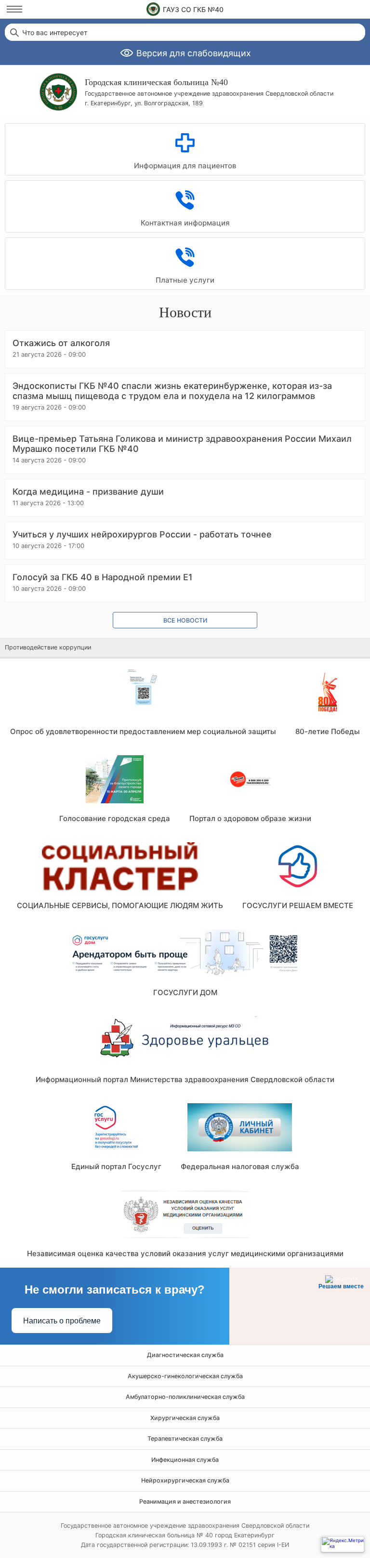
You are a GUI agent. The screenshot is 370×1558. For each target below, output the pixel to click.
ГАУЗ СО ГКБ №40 (193, 9)
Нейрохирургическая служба (185, 1480)
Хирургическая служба (185, 1417)
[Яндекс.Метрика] (342, 1544)
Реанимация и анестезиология (185, 1501)
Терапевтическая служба (185, 1438)
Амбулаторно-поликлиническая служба (185, 1396)
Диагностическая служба (185, 1355)
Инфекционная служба (185, 1459)
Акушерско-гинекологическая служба (185, 1376)
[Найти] (13, 32)
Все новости (185, 620)
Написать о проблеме (62, 1321)
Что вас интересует (54, 32)
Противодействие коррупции (48, 647)
